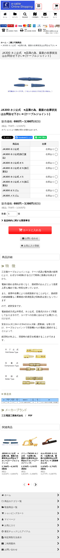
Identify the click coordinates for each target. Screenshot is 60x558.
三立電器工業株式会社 (12, 415)
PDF (30, 415)
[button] (38, 7)
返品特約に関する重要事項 (17, 220)
